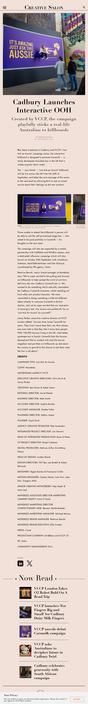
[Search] (84, 7)
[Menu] (4, 7)
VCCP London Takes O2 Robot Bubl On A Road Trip (50, 593)
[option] (45, 212)
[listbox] (51, 212)
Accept (77, 699)
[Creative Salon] (44, 8)
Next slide (83, 212)
